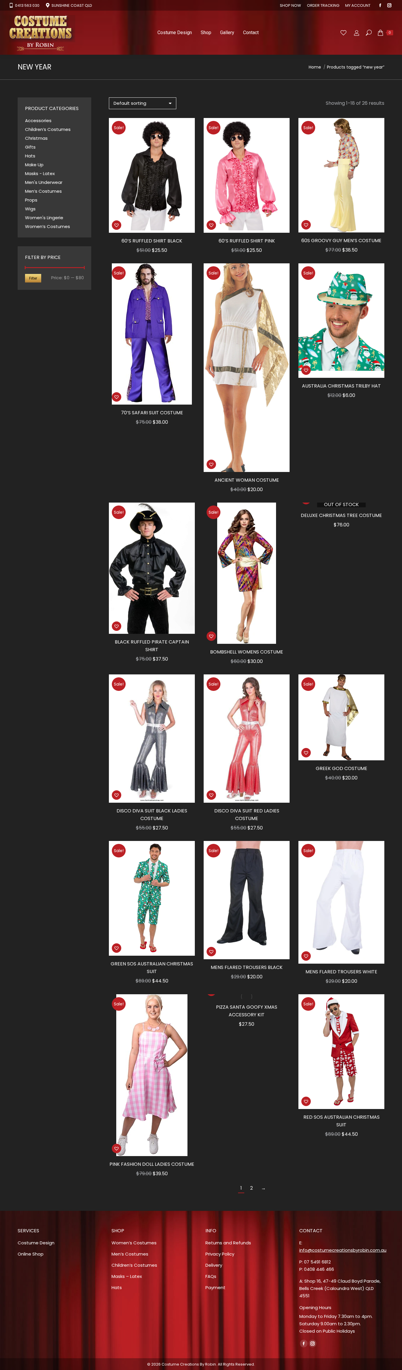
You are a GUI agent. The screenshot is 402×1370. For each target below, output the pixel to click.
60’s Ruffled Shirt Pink (247, 240)
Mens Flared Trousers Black (247, 967)
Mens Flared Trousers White (341, 971)
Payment (215, 1287)
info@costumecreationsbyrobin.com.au (342, 1250)
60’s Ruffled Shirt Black (152, 240)
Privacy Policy (219, 1254)
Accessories (38, 120)
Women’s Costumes (47, 226)
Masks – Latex (127, 1276)
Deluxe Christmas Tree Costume (341, 515)
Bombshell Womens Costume (246, 652)
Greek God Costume (341, 768)
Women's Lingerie (44, 218)
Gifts (30, 147)
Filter (33, 278)
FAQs (210, 1276)
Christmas (36, 138)
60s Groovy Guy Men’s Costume (341, 240)
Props (31, 200)
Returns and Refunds (228, 1243)
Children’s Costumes (48, 129)
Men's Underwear (43, 182)
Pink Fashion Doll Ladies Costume (151, 1164)
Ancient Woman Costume (247, 480)
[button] (116, 225)
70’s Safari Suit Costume (152, 412)
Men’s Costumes (43, 191)
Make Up (34, 165)
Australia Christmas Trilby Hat (341, 386)
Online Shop (31, 1254)
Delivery (213, 1265)
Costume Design (36, 1243)
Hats (30, 156)
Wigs (30, 209)
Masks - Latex (40, 173)
